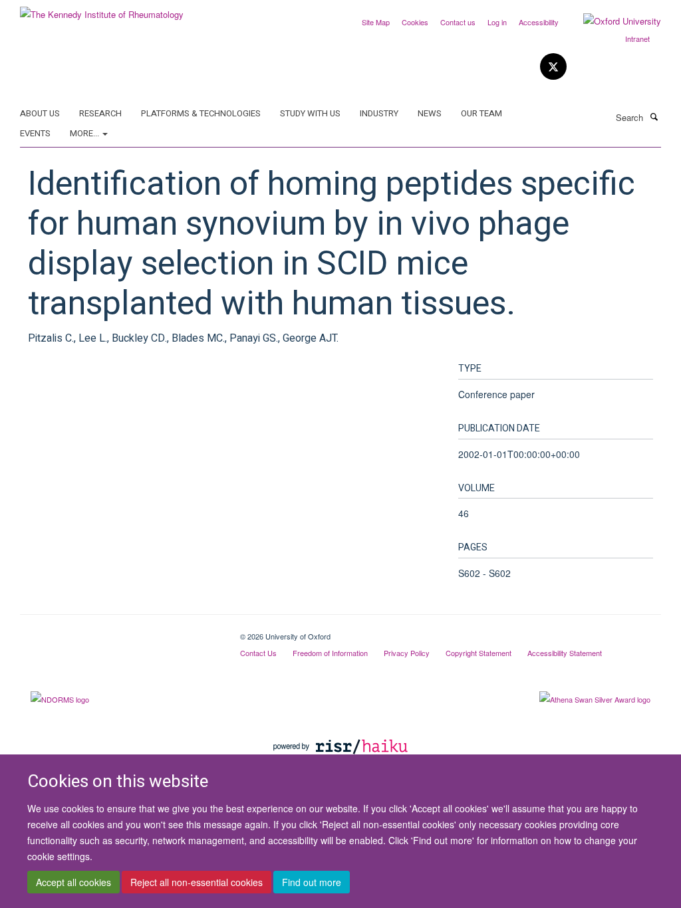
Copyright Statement (478, 652)
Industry (379, 113)
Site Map (376, 22)
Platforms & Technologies (201, 113)
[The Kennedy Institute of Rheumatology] (102, 9)
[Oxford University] (612, 21)
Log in (497, 22)
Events (35, 133)
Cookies (415, 22)
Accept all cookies (73, 882)
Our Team (481, 113)
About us (40, 113)
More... (85, 133)
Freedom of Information (330, 652)
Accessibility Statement (564, 652)
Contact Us (258, 652)
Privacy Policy (407, 652)
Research (100, 113)
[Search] (653, 116)
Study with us (310, 113)
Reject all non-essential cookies (196, 882)
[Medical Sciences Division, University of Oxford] (120, 631)
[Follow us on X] (553, 66)
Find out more (311, 882)
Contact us (458, 22)
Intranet (637, 38)
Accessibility (539, 22)
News (430, 113)
